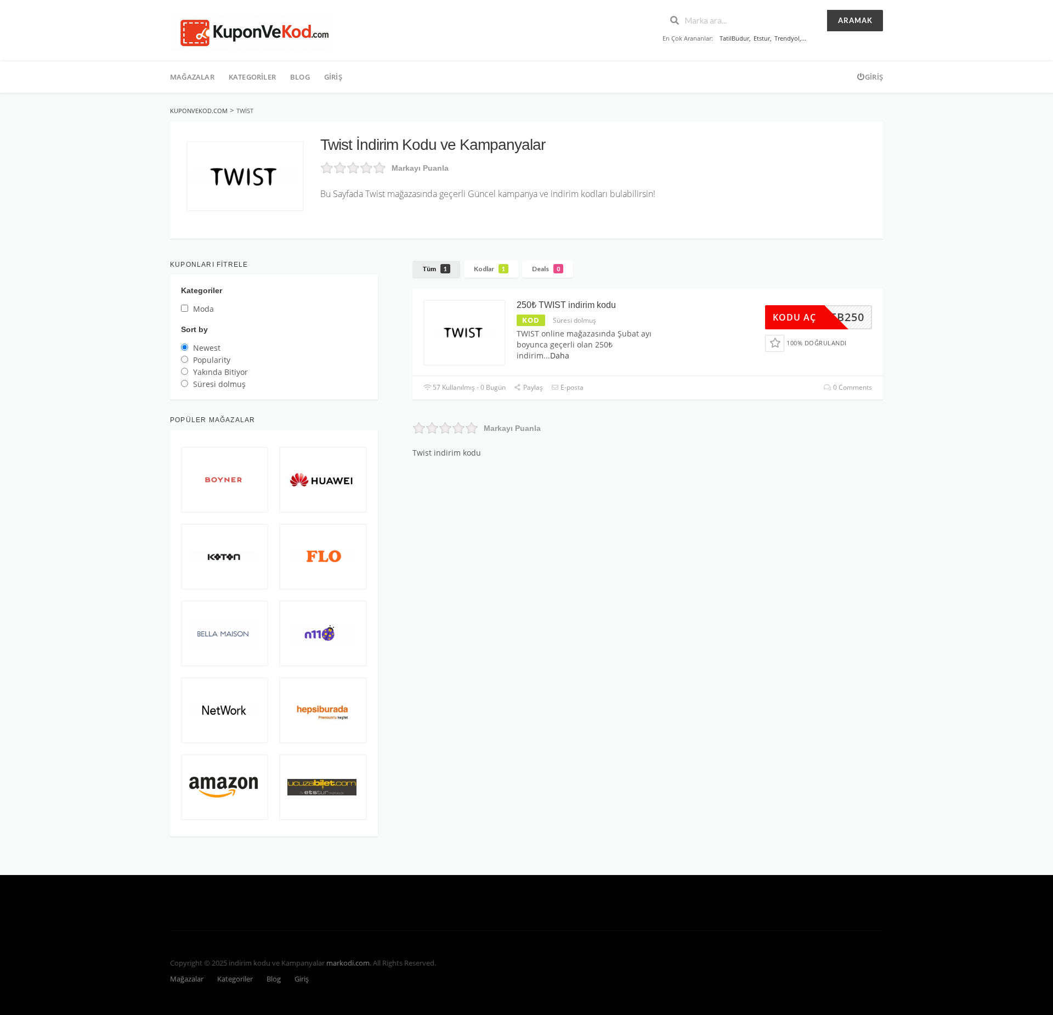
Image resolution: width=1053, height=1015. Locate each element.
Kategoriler (252, 77)
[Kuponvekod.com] (252, 31)
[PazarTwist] (245, 176)
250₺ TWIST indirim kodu (566, 305)
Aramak (855, 20)
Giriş (333, 77)
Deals (546, 269)
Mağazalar (192, 77)
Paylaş (532, 387)
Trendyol (787, 38)
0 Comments (851, 387)
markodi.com (348, 963)
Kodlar (489, 269)
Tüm (434, 269)
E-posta (571, 387)
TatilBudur (734, 38)
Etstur (762, 38)
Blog (300, 77)
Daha (559, 355)
